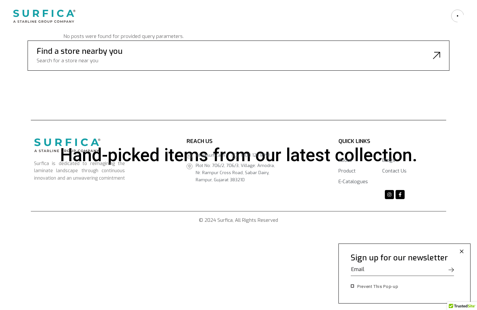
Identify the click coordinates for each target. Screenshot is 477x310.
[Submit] (451, 269)
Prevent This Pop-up (377, 286)
